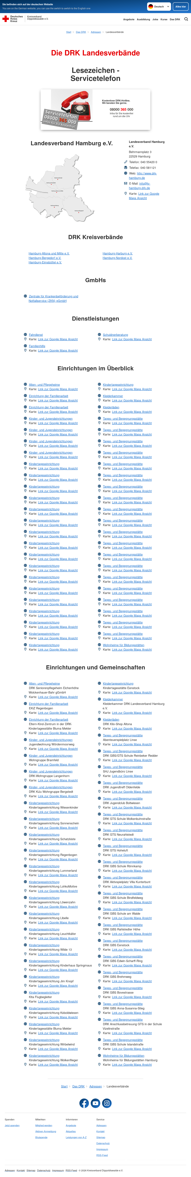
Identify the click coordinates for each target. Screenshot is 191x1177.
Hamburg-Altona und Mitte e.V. (49, 253)
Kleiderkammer (113, 396)
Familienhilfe (37, 346)
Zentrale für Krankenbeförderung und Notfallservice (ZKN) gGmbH (53, 298)
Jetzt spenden (12, 1125)
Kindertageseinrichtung (44, 464)
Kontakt (100, 1131)
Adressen (101, 1125)
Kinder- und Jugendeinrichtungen (51, 418)
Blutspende (41, 1137)
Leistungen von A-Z (76, 1137)
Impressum (102, 1149)
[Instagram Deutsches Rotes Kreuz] (107, 1103)
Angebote (128, 19)
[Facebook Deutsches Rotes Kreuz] (84, 1103)
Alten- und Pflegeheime (44, 384)
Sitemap (100, 1137)
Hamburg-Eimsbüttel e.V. (45, 262)
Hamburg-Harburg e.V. (118, 253)
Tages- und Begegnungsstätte (123, 418)
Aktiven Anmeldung (45, 1131)
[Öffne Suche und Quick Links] (186, 19)
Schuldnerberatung (115, 334)
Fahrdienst (36, 334)
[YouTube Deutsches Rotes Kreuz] (95, 1103)
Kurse (164, 19)
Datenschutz (103, 1143)
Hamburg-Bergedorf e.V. (45, 258)
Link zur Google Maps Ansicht (144, 195)
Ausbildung (143, 19)
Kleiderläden (111, 407)
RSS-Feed (102, 1155)
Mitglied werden (43, 1125)
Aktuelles (71, 1131)
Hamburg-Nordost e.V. (117, 258)
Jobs (155, 19)
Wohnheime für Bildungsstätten (123, 645)
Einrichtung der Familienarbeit (48, 396)
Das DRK (175, 19)
